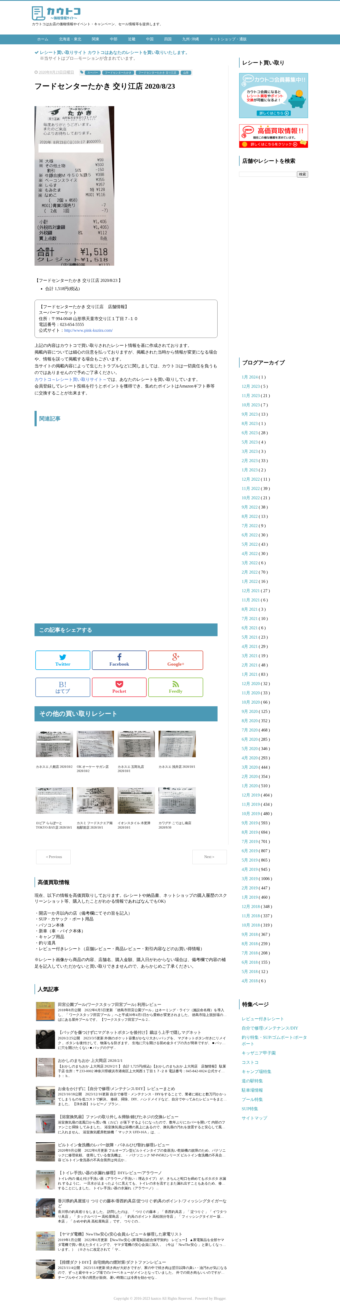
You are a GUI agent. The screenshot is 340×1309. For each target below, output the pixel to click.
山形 (186, 72)
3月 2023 (250, 451)
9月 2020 (250, 711)
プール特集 (252, 1099)
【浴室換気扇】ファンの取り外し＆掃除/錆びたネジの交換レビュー (118, 1117)
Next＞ (209, 857)
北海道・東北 (70, 39)
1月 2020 (250, 785)
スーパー (92, 72)
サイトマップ (254, 1118)
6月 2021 (250, 628)
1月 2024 (250, 377)
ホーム (42, 39)
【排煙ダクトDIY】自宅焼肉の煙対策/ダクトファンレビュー (112, 1262)
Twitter (62, 664)
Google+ (175, 664)
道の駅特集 (252, 1081)
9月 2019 (250, 823)
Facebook (119, 664)
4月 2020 (250, 758)
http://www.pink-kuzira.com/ (88, 330)
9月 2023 (250, 414)
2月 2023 (250, 460)
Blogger (220, 1299)
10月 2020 (251, 702)
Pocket (119, 691)
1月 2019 (250, 897)
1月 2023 (250, 470)
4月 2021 (250, 646)
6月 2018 (250, 962)
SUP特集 (250, 1108)
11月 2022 (251, 488)
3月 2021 (250, 655)
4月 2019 (250, 869)
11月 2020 (251, 693)
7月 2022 (250, 525)
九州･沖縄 (190, 39)
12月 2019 (251, 795)
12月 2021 (251, 590)
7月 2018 (250, 953)
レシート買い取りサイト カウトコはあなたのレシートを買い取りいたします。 (115, 52)
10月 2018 (251, 925)
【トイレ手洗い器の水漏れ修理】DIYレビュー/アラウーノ (110, 1173)
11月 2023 (251, 395)
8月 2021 (250, 609)
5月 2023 (250, 442)
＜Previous (53, 857)
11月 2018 (251, 916)
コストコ (250, 1062)
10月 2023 (251, 405)
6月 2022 (250, 535)
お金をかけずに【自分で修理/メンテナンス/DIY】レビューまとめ (116, 1089)
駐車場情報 (252, 1090)
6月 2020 (250, 739)
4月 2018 (250, 981)
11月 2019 (251, 804)
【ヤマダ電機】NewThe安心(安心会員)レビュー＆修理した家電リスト (120, 1234)
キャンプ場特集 (256, 1071)
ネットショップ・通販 (228, 39)
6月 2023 (250, 432)
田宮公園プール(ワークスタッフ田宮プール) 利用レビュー (109, 1004)
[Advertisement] (126, 486)
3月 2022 (250, 563)
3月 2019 (250, 878)
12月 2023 (251, 386)
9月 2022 (250, 507)
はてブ (63, 687)
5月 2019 (250, 860)
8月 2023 (250, 423)
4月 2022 (250, 553)
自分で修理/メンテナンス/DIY (270, 1028)
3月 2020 (250, 767)
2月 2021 (250, 665)
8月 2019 (250, 832)
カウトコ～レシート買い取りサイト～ (71, 379)
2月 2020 (250, 776)
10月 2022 (251, 498)
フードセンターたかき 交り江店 (157, 72)
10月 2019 (251, 813)
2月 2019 (250, 888)
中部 (113, 39)
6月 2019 (250, 851)
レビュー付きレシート (263, 1019)
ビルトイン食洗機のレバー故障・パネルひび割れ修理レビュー (113, 1145)
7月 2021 (250, 618)
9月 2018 (250, 934)
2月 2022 (250, 572)
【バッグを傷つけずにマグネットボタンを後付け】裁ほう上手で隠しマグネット (129, 1032)
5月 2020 (250, 748)
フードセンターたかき (118, 72)
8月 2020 (250, 720)
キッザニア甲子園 (259, 1053)
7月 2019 (250, 841)
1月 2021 (250, 674)
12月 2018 (251, 906)
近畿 (131, 39)
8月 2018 (250, 943)
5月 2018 (250, 971)
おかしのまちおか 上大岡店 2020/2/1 (90, 1060)
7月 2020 (250, 730)
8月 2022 (250, 516)
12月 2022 (251, 479)
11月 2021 (251, 600)
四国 (168, 39)
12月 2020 (251, 683)
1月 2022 (250, 581)
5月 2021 (250, 637)
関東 (95, 39)
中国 (150, 39)
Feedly (175, 691)
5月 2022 (250, 544)
